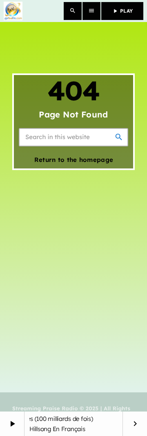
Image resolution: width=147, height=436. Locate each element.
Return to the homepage (74, 160)
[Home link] (13, 11)
